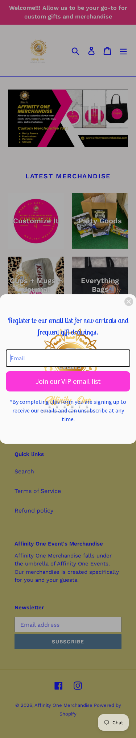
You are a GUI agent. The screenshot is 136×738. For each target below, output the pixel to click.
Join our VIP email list (68, 381)
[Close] (128, 301)
